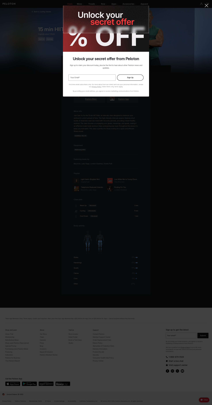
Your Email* (75, 77)
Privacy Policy (96, 87)
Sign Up (130, 77)
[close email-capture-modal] (206, 6)
